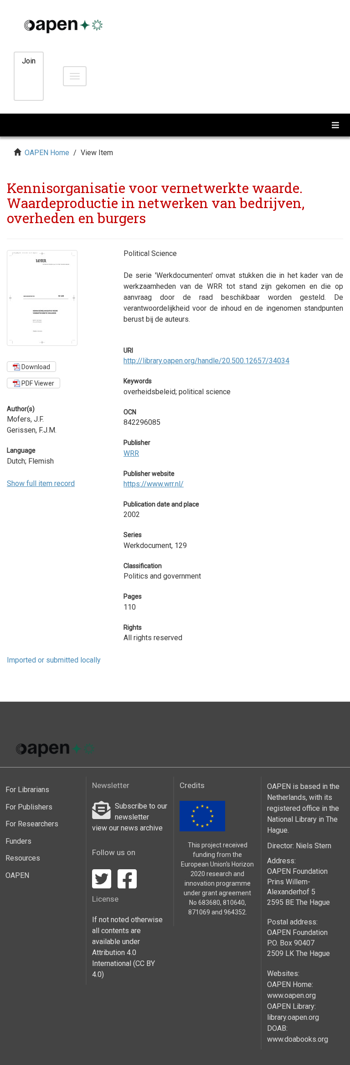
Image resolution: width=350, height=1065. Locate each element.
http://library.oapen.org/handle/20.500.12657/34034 (206, 360)
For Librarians (27, 789)
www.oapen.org (291, 995)
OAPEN (17, 875)
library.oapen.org (293, 1017)
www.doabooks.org (297, 1039)
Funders (18, 841)
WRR (131, 453)
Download (35, 367)
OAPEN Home (47, 152)
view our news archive (127, 828)
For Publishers (28, 807)
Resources (22, 858)
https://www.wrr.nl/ (154, 484)
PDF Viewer (37, 383)
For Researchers (31, 824)
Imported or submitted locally (54, 660)
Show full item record (41, 483)
